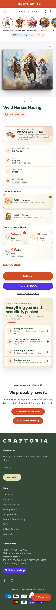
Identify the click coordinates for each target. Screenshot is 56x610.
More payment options (28, 293)
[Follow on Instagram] (12, 580)
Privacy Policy (10, 509)
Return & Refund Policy (14, 519)
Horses (24, 182)
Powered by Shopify (35, 589)
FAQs (5, 524)
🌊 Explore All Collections (28, 411)
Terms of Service (11, 504)
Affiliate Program (11, 529)
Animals (16, 182)
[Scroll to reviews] (4, 121)
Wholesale (8, 534)
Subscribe (12, 477)
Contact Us (8, 494)
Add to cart (28, 276)
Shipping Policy (10, 514)
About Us (7, 499)
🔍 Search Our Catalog (28, 420)
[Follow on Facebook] (4, 580)
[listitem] (7, 24)
